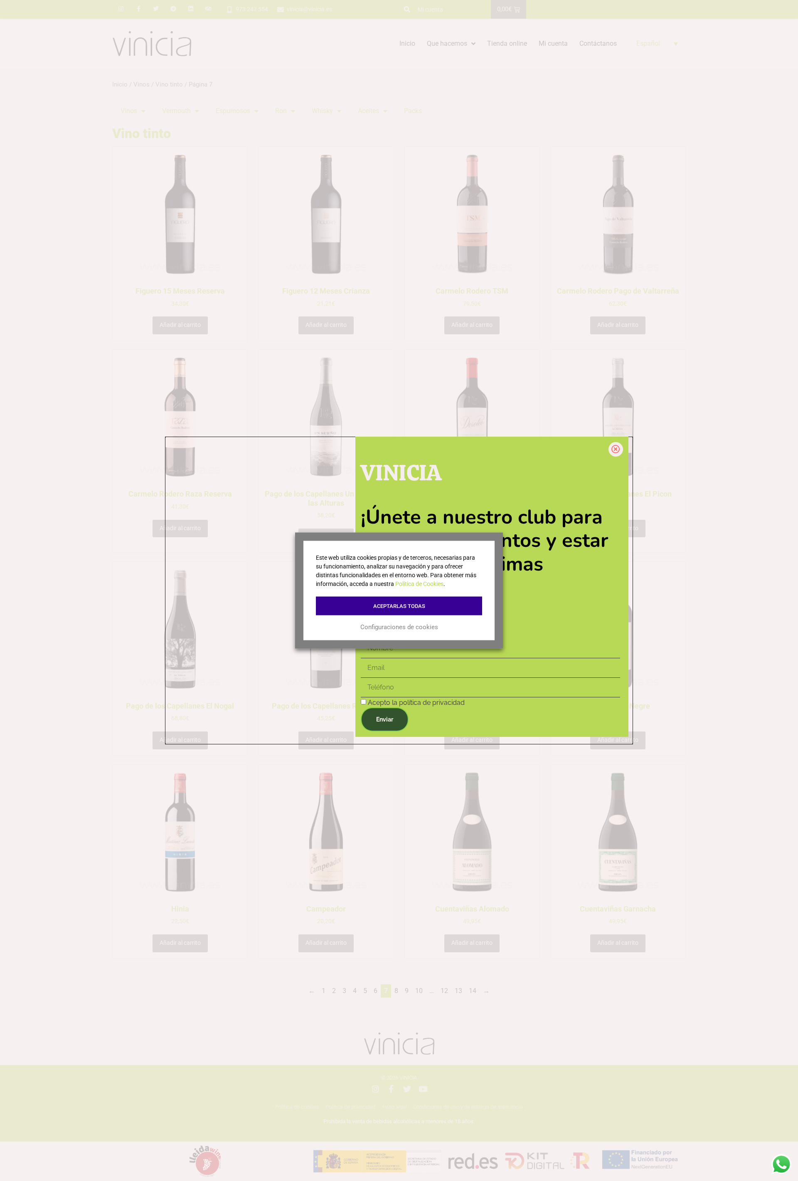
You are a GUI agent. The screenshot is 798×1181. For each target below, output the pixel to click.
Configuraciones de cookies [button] (399, 626)
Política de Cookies (419, 584)
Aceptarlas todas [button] (399, 606)
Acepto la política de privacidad (416, 703)
